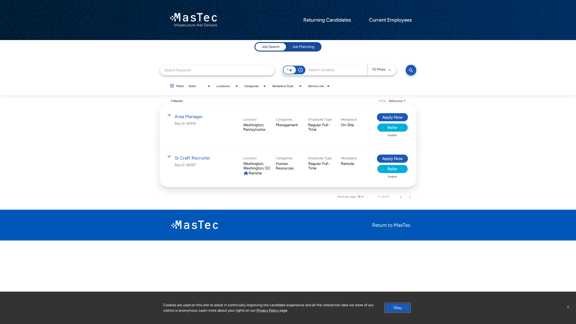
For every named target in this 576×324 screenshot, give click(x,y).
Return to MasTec (391, 225)
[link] (288, 125)
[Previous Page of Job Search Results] (400, 196)
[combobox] (217, 70)
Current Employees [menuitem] (390, 20)
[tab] (270, 47)
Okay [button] (398, 308)
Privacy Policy (267, 310)
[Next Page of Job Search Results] (409, 196)
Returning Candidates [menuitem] (327, 20)
